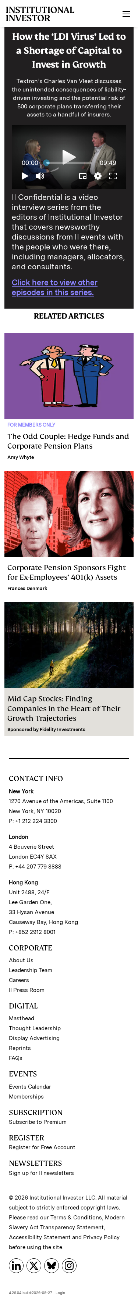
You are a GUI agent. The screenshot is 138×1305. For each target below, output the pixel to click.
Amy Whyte (20, 457)
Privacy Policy (101, 1237)
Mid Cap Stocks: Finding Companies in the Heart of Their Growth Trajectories (63, 708)
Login (60, 1292)
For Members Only (31, 425)
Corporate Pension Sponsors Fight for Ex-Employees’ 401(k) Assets (66, 572)
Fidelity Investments (62, 729)
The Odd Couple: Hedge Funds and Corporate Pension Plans (68, 441)
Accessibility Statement (40, 1237)
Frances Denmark (27, 588)
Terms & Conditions (76, 1217)
